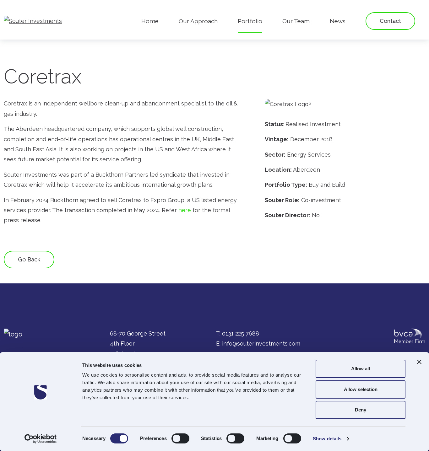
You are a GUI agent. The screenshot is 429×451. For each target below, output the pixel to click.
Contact (390, 21)
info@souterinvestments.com (261, 343)
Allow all (360, 368)
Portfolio (250, 21)
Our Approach (198, 21)
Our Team (296, 21)
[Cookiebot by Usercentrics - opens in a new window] (40, 438)
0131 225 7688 (240, 333)
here (184, 210)
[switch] (180, 438)
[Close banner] (419, 362)
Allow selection (360, 389)
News (337, 21)
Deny (360, 409)
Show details (327, 438)
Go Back (29, 259)
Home (150, 21)
